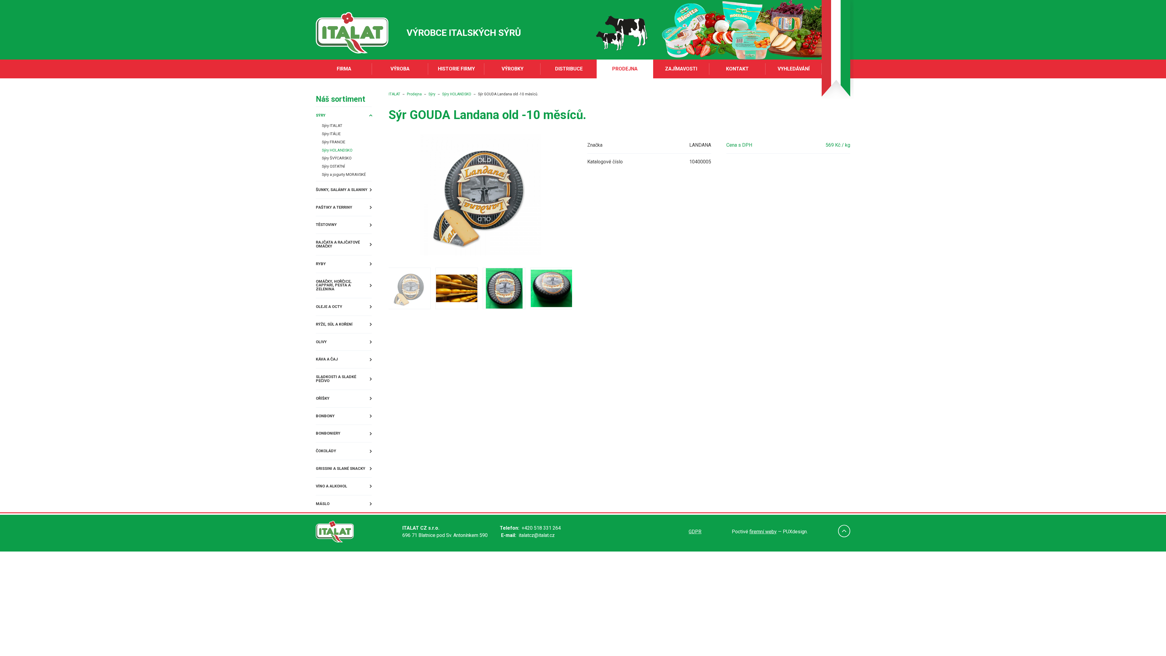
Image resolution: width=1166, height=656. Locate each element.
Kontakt (737, 69)
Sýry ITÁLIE (334, 136)
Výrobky (512, 69)
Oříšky (324, 416)
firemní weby (763, 556)
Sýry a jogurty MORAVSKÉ (349, 182)
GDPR (695, 556)
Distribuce (569, 69)
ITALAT (412, 94)
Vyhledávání (794, 69)
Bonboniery (331, 453)
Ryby (322, 277)
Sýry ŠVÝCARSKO (341, 164)
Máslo (324, 528)
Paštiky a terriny (338, 217)
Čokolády (329, 472)
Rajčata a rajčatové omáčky (343, 256)
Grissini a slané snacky (346, 491)
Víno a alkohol (335, 509)
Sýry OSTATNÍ (337, 173)
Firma (344, 69)
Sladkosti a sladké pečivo (341, 395)
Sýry (322, 116)
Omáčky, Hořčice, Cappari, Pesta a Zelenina (349, 298)
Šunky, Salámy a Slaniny (347, 198)
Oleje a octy (332, 319)
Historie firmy (456, 69)
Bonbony (327, 435)
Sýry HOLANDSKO (341, 155)
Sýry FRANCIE (337, 146)
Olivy (322, 356)
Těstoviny (329, 235)
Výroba (400, 69)
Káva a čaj (329, 375)
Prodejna (625, 69)
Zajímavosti (681, 69)
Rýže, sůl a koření (339, 337)
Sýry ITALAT (335, 127)
